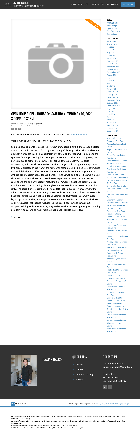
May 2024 (110, 117)
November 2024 (113, 100)
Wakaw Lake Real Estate (116, 320)
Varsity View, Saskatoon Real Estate (30, 126)
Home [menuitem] (73, 4)
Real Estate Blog (113, 31)
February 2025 (112, 92)
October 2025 (112, 69)
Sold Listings (112, 34)
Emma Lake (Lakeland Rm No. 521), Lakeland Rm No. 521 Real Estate (117, 180)
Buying (94, 4)
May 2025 (110, 83)
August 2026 (112, 44)
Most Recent (112, 41)
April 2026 (111, 55)
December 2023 (113, 131)
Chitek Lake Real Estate (116, 166)
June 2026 (111, 50)
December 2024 (113, 97)
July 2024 (110, 111)
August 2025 (111, 75)
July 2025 (110, 78)
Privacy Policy (100, 404)
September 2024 (113, 106)
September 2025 (113, 72)
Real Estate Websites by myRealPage (117, 404)
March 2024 (111, 123)
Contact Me (128, 4)
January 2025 (112, 95)
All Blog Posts (112, 23)
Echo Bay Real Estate (115, 175)
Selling (104, 4)
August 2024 (112, 109)
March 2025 (111, 89)
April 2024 (111, 120)
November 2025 (113, 67)
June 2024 (111, 114)
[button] (128, 4)
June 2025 (111, 81)
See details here (79, 134)
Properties (83, 4)
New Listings (112, 26)
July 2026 (110, 47)
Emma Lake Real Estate (116, 186)
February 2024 (112, 125)
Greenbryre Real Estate (116, 211)
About (114, 4)
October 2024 (112, 103)
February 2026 (112, 61)
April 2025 (111, 86)
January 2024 (112, 128)
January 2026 (112, 64)
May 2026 (110, 53)
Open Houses (112, 28)
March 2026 (111, 58)
